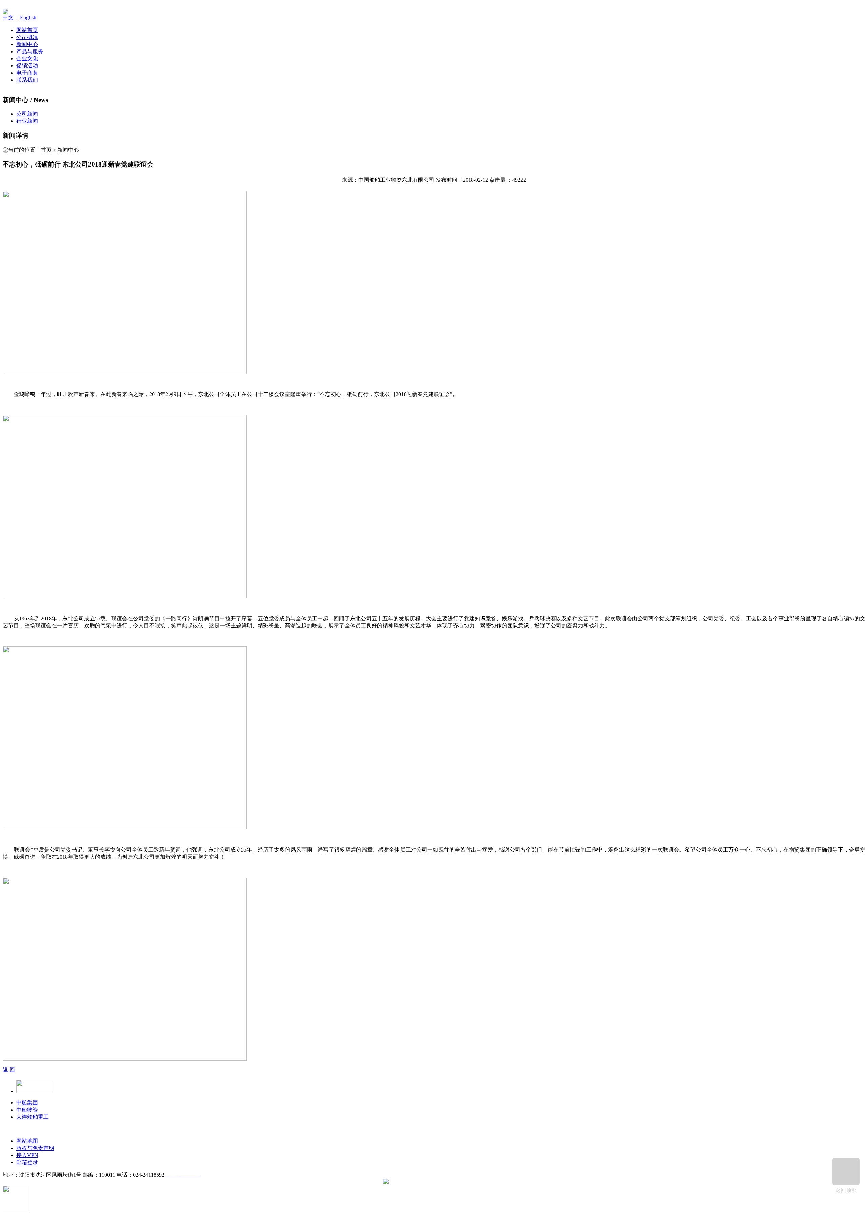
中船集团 (27, 1103)
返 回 (9, 1069)
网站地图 (27, 1141)
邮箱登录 (27, 1162)
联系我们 (27, 80)
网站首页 (27, 30)
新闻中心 (27, 44)
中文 (8, 17)
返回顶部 (846, 1190)
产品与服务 (29, 51)
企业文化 (27, 58)
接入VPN (27, 1155)
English (28, 17)
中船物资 (27, 1110)
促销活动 (27, 66)
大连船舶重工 (32, 1117)
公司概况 (27, 37)
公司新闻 (27, 114)
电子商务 (27, 73)
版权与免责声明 (35, 1148)
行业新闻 (27, 121)
